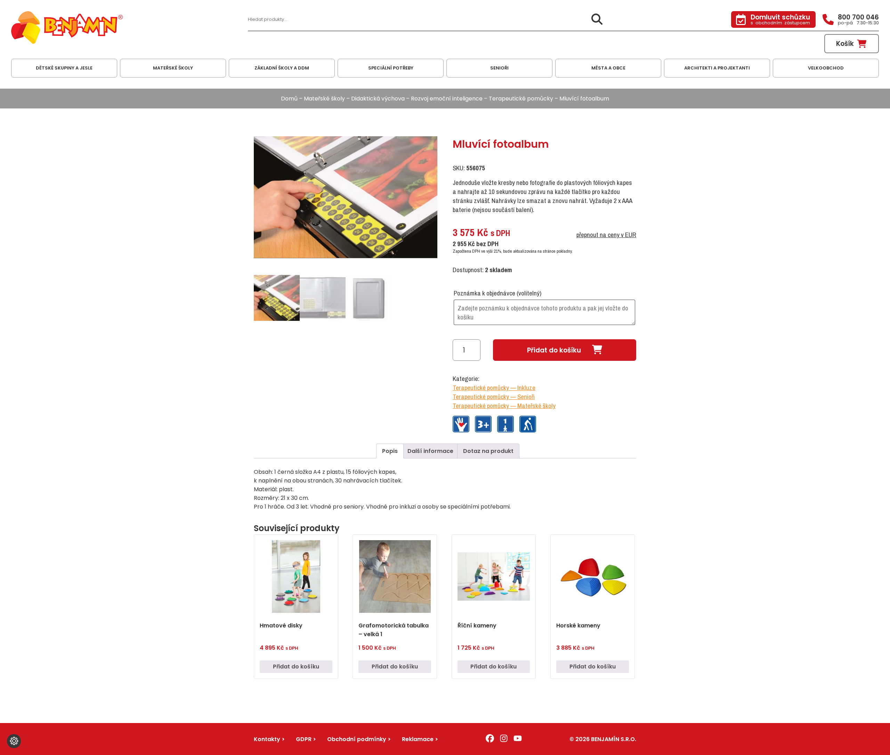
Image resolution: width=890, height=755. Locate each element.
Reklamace (418, 739)
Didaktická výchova (378, 99)
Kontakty (267, 739)
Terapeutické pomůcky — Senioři (494, 396)
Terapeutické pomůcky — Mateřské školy (504, 405)
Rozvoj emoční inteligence (447, 99)
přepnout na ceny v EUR (606, 234)
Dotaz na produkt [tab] (488, 451)
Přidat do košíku (554, 350)
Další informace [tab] (430, 451)
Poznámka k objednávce (497, 293)
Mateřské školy (324, 99)
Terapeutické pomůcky (521, 99)
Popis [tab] (390, 451)
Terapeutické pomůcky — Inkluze (494, 387)
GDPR (304, 739)
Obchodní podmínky (356, 739)
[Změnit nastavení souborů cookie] (14, 741)
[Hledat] (597, 19)
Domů (289, 99)
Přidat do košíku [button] (296, 667)
